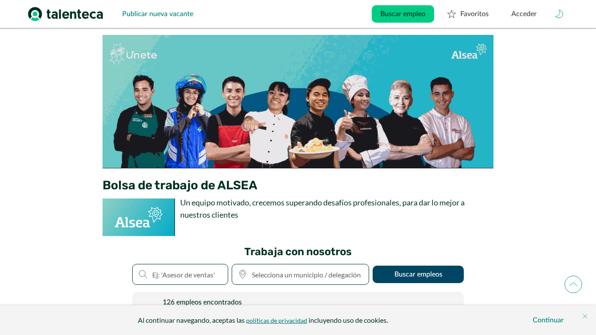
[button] (559, 14)
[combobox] (300, 274)
